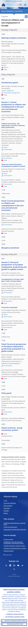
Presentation (8, 93)
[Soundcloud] (22, 565)
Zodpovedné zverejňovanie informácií (15, 529)
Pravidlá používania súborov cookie (14, 546)
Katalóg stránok (8, 554)
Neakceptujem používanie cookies (15, 624)
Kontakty (6, 510)
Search (20, 4)
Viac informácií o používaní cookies (14, 616)
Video (5, 69)
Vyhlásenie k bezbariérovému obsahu (15, 548)
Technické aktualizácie (10, 527)
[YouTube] (18, 565)
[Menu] (25, 4)
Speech (6, 67)
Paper (6, 147)
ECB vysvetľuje (8, 505)
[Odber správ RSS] (14, 569)
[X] (6, 565)
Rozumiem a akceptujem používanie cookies (15, 620)
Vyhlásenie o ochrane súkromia (15, 614)
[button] (25, 2)
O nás (5, 500)
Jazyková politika (8, 551)
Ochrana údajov (8, 539)
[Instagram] (14, 565)
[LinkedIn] (10, 565)
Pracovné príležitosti (10, 503)
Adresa (6, 513)
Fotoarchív (7, 508)
